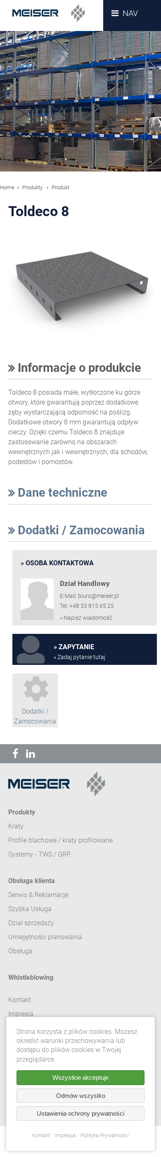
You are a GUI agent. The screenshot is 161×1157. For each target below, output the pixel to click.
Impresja (65, 1135)
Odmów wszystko (80, 1095)
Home (7, 187)
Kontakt (41, 1135)
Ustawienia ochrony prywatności (80, 1113)
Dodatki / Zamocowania (80, 530)
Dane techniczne (61, 493)
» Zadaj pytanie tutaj (79, 657)
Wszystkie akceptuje (80, 1077)
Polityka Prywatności (104, 1135)
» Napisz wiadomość (86, 617)
